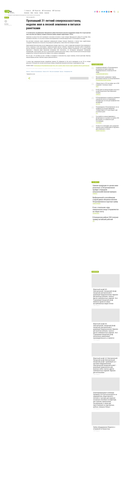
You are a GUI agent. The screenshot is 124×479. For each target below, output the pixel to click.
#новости (28, 71)
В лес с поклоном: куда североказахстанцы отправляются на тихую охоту (106, 209)
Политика (57, 10)
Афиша (31, 12)
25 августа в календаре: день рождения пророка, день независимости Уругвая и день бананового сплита (107, 127)
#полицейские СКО (68, 71)
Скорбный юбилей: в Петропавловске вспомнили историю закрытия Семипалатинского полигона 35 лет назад (107, 70)
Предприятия (26, 12)
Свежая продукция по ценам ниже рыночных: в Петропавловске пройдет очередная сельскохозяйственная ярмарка (105, 188)
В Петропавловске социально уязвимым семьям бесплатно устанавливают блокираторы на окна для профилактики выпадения (108, 100)
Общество (37, 10)
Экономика (47, 10)
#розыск (61, 71)
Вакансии (41, 12)
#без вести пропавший (54, 71)
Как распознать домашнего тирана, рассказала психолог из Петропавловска (107, 77)
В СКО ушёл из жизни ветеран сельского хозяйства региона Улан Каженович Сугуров (107, 91)
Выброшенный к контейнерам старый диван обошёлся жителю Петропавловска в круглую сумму (105, 199)
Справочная (46, 12)
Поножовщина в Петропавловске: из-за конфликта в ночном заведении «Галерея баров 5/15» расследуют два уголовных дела (107, 109)
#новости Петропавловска (36, 71)
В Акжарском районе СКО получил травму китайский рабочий (105, 218)
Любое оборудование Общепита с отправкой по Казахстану (104, 428)
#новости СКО (46, 71)
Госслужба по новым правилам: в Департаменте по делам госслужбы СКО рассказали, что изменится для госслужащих (107, 119)
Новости (28, 10)
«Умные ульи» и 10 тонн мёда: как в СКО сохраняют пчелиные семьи (107, 84)
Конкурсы (36, 12)
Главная (5, 15)
